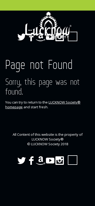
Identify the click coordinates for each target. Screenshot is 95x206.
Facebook (31, 160)
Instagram (59, 160)
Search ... (72, 160)
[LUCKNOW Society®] (47, 25)
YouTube (50, 160)
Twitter (21, 160)
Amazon (40, 160)
